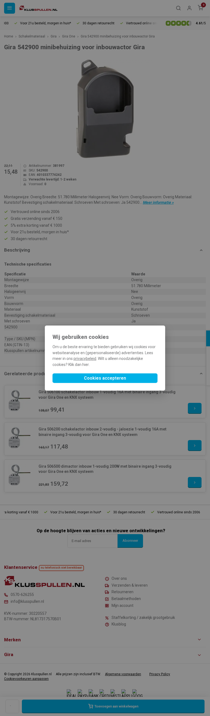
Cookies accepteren (105, 378)
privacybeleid (85, 359)
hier (85, 364)
